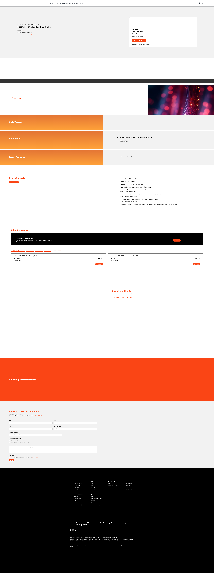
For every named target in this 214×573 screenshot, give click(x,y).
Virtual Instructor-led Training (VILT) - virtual (20, 442)
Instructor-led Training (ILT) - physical (18, 440)
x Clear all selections (56, 250)
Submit (11, 460)
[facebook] (70, 530)
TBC (24, 30)
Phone (55, 420)
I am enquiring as (57, 426)
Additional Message (13, 444)
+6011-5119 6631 (38, 415)
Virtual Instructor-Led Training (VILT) (26, 34)
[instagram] (73, 530)
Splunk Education (23, 24)
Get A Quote (99, 264)
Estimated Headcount (14, 432)
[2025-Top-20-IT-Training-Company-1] (72, 549)
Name (10, 420)
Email (10, 426)
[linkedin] (75, 530)
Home (18, 24)
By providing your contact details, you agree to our (24, 457)
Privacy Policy (35, 457)
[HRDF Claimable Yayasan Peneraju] (21, 37)
